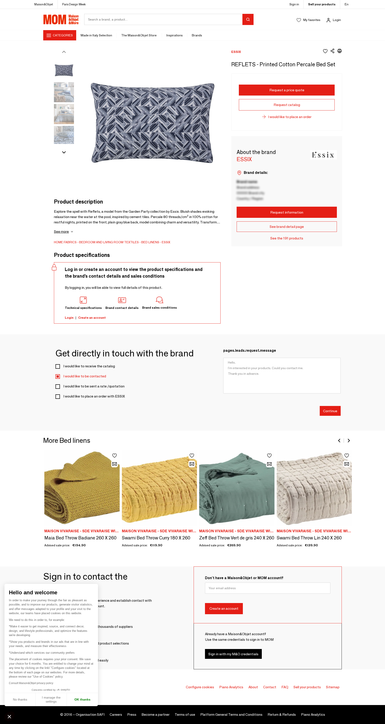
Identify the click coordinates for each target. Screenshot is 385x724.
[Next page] (348, 440)
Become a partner (155, 714)
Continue (330, 411)
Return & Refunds (282, 714)
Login (337, 20)
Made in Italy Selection (96, 35)
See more (61, 231)
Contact (269, 687)
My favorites (311, 20)
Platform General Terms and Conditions (231, 714)
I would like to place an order (289, 117)
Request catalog (287, 105)
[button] (9, 716)
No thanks (20, 699)
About (253, 687)
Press (131, 714)
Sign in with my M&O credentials (233, 654)
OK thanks (82, 699)
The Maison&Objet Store (139, 35)
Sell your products (322, 4)
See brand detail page (287, 227)
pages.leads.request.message (249, 350)
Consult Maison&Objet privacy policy (31, 683)
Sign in (294, 4)
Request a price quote (286, 90)
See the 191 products (286, 238)
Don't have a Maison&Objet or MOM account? (244, 578)
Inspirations (174, 35)
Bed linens (150, 242)
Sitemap (333, 687)
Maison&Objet (43, 4)
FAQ (284, 687)
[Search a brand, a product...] (248, 19)
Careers (116, 714)
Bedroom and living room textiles (109, 242)
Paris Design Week (74, 4)
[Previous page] (339, 440)
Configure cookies (200, 687)
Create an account (92, 318)
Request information (286, 212)
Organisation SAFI (90, 714)
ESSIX (166, 242)
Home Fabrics (65, 242)
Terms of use (185, 714)
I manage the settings (51, 699)
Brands (197, 35)
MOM (61, 19)
